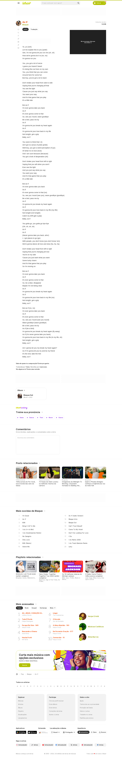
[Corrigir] (18, 44)
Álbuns (20, 707)
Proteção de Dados (86, 707)
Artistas (20, 704)
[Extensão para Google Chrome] (43, 732)
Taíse (28, 367)
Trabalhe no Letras (86, 714)
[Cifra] (18, 38)
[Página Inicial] (17, 674)
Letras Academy (61, 408)
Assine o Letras (54, 714)
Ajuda (81, 701)
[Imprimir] (18, 41)
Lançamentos (22, 718)
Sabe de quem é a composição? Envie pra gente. (32, 363)
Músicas (20, 701)
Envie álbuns (53, 704)
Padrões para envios (86, 718)
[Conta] (104, 3)
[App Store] (32, 732)
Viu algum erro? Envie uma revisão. (28, 369)
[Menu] (18, 3)
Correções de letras (55, 711)
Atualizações (22, 714)
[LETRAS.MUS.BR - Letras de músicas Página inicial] (26, 3)
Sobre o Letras (85, 711)
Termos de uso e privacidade (89, 704)
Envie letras (53, 707)
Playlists (21, 711)
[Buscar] (78, 3)
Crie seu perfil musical (56, 701)
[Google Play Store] (21, 732)
